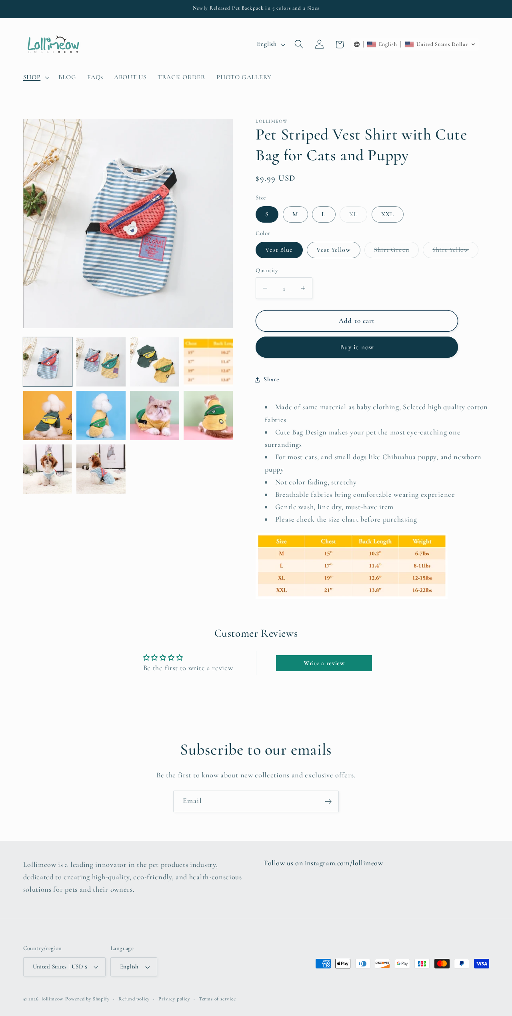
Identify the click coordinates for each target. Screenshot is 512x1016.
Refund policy (134, 999)
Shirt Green (396, 252)
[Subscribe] (328, 801)
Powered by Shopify (87, 999)
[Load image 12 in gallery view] (47, 468)
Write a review (324, 663)
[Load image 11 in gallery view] (208, 415)
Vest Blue (279, 250)
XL (358, 216)
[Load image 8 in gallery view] (47, 415)
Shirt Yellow (455, 252)
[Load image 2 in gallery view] (100, 361)
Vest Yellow (333, 250)
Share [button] (271, 379)
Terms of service (217, 999)
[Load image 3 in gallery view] (154, 361)
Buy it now (357, 347)
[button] (35, 77)
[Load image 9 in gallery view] (100, 415)
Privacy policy (174, 999)
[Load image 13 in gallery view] (100, 468)
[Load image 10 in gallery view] (154, 415)
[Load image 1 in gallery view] (47, 361)
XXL (387, 215)
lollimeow (53, 999)
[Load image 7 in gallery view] (208, 361)
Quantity (267, 270)
